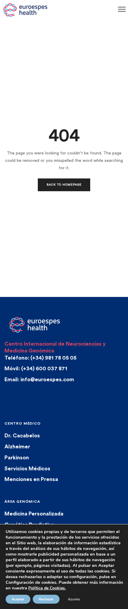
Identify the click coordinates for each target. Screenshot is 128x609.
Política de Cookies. (47, 588)
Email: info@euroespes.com (39, 379)
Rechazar (46, 599)
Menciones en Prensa (31, 479)
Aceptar (18, 599)
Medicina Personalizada (33, 513)
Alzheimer (17, 446)
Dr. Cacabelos (22, 435)
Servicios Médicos (27, 468)
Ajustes (74, 599)
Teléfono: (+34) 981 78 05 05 (40, 357)
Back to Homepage (64, 184)
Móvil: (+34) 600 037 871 (35, 368)
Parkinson (16, 457)
